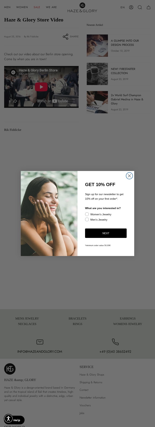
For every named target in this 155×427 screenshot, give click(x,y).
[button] (8, 418)
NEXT (105, 233)
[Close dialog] (129, 175)
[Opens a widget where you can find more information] (14, 420)
